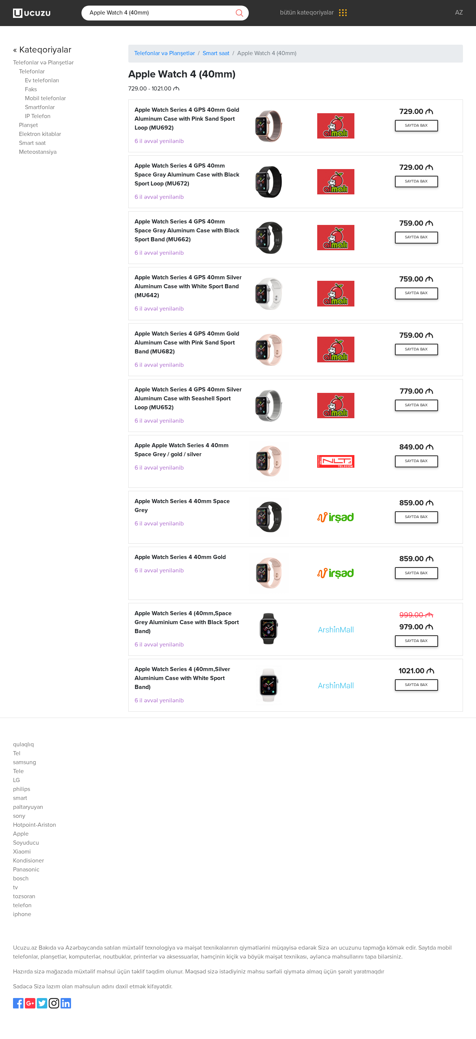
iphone (22, 915)
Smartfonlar (40, 108)
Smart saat (32, 143)
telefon (22, 906)
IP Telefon (38, 117)
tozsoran (24, 897)
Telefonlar (32, 72)
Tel (16, 754)
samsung (24, 763)
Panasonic (26, 870)
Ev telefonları (42, 81)
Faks (31, 90)
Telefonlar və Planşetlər (43, 63)
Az (459, 13)
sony (19, 816)
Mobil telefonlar (45, 99)
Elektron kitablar (40, 134)
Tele (18, 772)
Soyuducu (26, 843)
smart (20, 798)
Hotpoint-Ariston (34, 825)
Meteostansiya (38, 152)
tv (15, 888)
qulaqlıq (23, 745)
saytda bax (416, 125)
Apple (21, 834)
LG (16, 781)
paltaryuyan (28, 807)
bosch (21, 879)
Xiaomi (22, 852)
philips (21, 789)
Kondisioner (28, 861)
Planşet (28, 125)
